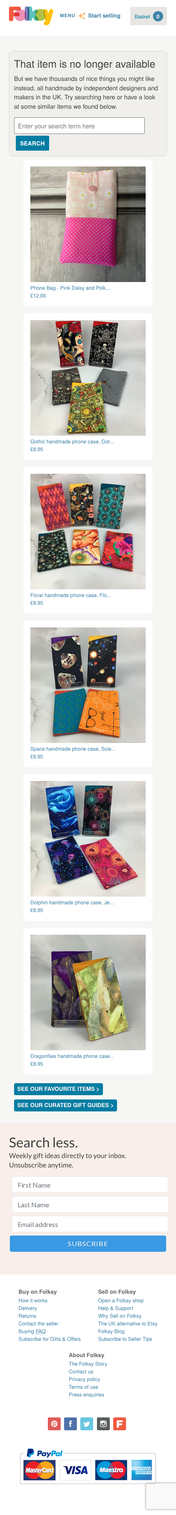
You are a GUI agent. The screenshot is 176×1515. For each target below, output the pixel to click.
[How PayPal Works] (88, 1487)
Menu (68, 15)
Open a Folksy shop (121, 1300)
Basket (147, 16)
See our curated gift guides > (66, 1105)
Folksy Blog (111, 1331)
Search (32, 143)
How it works (32, 1300)
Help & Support (115, 1308)
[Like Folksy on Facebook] (70, 1423)
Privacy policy (84, 1379)
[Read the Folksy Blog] (119, 1423)
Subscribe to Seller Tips (125, 1339)
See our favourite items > (59, 1089)
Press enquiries (86, 1394)
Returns (27, 1315)
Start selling (104, 15)
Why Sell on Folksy (120, 1315)
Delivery (27, 1308)
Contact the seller (38, 1323)
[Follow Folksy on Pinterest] (54, 1423)
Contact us (81, 1371)
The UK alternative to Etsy (128, 1323)
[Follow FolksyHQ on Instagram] (103, 1423)
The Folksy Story (88, 1363)
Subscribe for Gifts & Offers (49, 1339)
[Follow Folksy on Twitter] (86, 1423)
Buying (32, 1331)
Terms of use (83, 1386)
